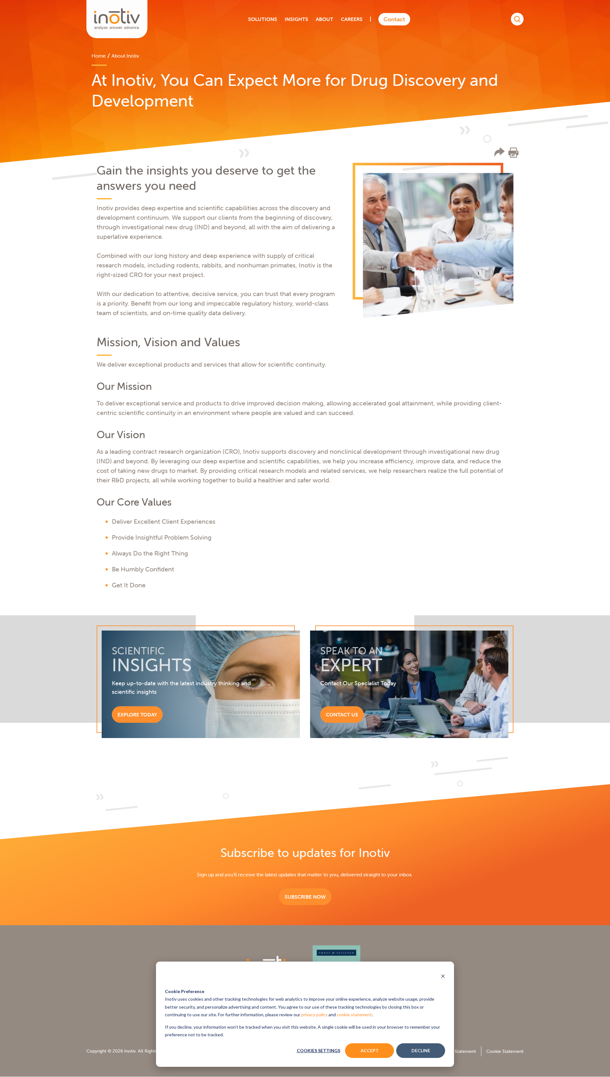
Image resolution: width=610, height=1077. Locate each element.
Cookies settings (318, 1050)
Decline (420, 1050)
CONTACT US (342, 714)
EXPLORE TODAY (137, 714)
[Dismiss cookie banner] (443, 976)
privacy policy (314, 1014)
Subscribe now (305, 897)
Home (99, 55)
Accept (370, 1050)
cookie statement (354, 1014)
